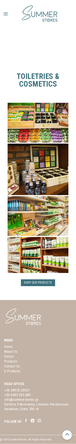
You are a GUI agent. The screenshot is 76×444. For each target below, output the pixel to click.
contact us (12, 366)
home (8, 347)
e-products (12, 371)
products (10, 361)
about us (10, 352)
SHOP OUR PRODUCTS (38, 282)
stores (9, 356)
